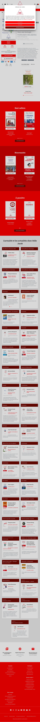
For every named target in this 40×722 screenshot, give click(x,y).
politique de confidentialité (28, 19)
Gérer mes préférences (20, 27)
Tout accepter (20, 22)
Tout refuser (20, 24)
